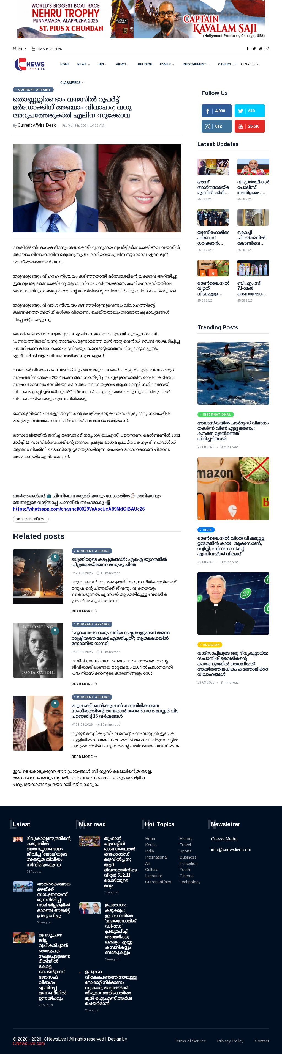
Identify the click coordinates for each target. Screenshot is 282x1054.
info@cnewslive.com (231, 849)
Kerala (151, 844)
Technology (190, 881)
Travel (185, 844)
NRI (101, 64)
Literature (153, 875)
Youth (185, 869)
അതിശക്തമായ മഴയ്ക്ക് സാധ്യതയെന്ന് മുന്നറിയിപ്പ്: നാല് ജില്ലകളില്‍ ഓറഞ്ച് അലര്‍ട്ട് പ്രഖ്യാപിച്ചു (54, 900)
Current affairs (158, 881)
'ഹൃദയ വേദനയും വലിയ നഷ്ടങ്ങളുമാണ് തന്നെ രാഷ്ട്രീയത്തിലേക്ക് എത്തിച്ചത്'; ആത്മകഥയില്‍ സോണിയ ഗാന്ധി (121, 637)
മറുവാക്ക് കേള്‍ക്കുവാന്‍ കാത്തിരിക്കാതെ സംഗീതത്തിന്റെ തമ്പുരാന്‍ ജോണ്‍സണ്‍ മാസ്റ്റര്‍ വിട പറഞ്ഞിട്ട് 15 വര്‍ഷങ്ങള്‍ (125, 710)
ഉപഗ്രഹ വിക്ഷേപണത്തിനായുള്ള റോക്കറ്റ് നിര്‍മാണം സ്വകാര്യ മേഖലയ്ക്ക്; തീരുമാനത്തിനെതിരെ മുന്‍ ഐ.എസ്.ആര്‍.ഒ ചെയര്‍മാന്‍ (111, 987)
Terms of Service (190, 1041)
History (186, 838)
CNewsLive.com (29, 1043)
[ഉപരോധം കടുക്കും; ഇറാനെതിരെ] (90, 913)
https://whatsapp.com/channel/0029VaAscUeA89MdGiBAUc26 (79, 509)
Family (165, 64)
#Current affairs (30, 519)
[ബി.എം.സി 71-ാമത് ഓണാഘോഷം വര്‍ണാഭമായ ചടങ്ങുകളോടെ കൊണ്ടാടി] (253, 268)
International (156, 857)
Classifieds (70, 83)
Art (147, 863)
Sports (186, 851)
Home (65, 64)
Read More (82, 611)
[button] (19, 49)
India (149, 851)
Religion (145, 64)
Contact (262, 1041)
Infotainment (194, 64)
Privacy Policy (230, 1041)
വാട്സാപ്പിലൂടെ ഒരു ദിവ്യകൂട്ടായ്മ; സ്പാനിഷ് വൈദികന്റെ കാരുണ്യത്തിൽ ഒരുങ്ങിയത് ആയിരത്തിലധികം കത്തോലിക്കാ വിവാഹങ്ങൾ (233, 664)
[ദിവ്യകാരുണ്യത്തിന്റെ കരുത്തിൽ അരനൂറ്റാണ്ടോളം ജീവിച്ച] (18, 847)
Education (189, 863)
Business (188, 857)
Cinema (187, 875)
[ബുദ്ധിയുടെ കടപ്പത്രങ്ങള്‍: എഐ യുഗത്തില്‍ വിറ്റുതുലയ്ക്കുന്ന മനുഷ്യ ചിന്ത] (38, 576)
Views (121, 64)
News (81, 64)
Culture (151, 869)
